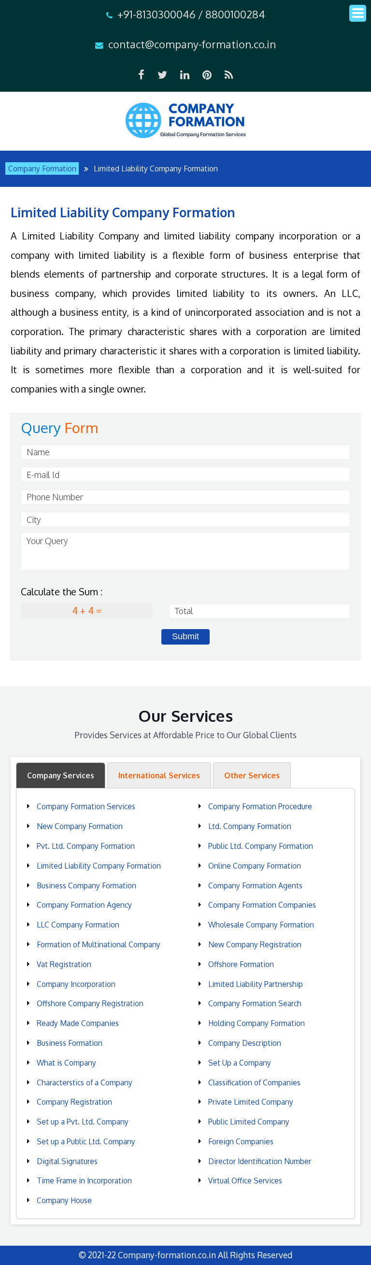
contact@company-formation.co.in (192, 44)
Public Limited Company (248, 1121)
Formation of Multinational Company (98, 944)
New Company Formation (80, 826)
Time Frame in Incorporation (84, 1180)
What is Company (66, 1063)
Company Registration (74, 1102)
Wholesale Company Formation (261, 924)
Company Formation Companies (262, 905)
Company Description (244, 1043)
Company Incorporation (76, 984)
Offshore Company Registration (90, 1003)
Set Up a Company (239, 1063)
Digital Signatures (67, 1161)
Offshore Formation (241, 964)
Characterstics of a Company (84, 1082)
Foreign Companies (240, 1141)
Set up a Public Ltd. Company (86, 1141)
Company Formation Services (86, 806)
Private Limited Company (250, 1102)
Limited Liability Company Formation (99, 866)
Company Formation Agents (255, 885)
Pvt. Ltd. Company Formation (86, 846)
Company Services (60, 775)
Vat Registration (64, 964)
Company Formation (42, 168)
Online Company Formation (254, 866)
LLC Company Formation (78, 924)
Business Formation (69, 1043)
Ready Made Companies (78, 1023)
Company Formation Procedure (260, 806)
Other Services (252, 775)
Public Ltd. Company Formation (260, 846)
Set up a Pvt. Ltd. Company (82, 1121)
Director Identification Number (259, 1161)
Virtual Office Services (245, 1180)
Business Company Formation (86, 885)
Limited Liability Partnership (255, 984)
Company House (64, 1200)
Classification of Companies (254, 1082)
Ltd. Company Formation (249, 826)
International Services (159, 775)
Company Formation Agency (84, 905)
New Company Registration (254, 944)
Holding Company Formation (256, 1023)
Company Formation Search (254, 1003)
